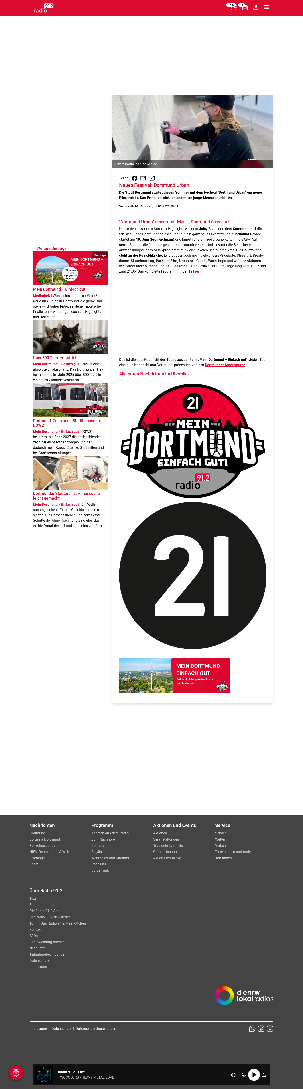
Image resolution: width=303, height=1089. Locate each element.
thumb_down (244, 1074)
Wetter (220, 839)
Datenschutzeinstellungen (96, 1029)
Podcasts (98, 864)
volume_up (233, 1075)
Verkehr (221, 845)
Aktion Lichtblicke (167, 858)
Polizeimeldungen (43, 845)
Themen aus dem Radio (110, 833)
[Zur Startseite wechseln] (43, 8)
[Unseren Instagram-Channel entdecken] (269, 1028)
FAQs (34, 936)
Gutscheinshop (165, 852)
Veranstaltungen (166, 839)
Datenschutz (39, 960)
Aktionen (160, 833)
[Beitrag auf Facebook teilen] (134, 178)
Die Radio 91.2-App (44, 911)
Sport (34, 864)
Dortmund (37, 833)
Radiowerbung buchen (47, 942)
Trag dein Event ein (168, 845)
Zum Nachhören (104, 839)
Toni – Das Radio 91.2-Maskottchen (58, 923)
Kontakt (36, 929)
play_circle (254, 1075)
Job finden (223, 858)
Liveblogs (37, 858)
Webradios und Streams (110, 858)
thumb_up (263, 1074)
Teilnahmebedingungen (48, 954)
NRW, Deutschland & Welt (49, 852)
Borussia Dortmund (45, 839)
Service (220, 833)
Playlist (97, 852)
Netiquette (37, 948)
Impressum (38, 967)
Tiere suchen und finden (234, 852)
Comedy (97, 845)
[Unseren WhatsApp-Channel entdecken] (252, 1028)
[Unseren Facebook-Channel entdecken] (261, 1028)
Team (34, 898)
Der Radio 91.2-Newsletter (50, 917)
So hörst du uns (42, 905)
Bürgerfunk (100, 870)
